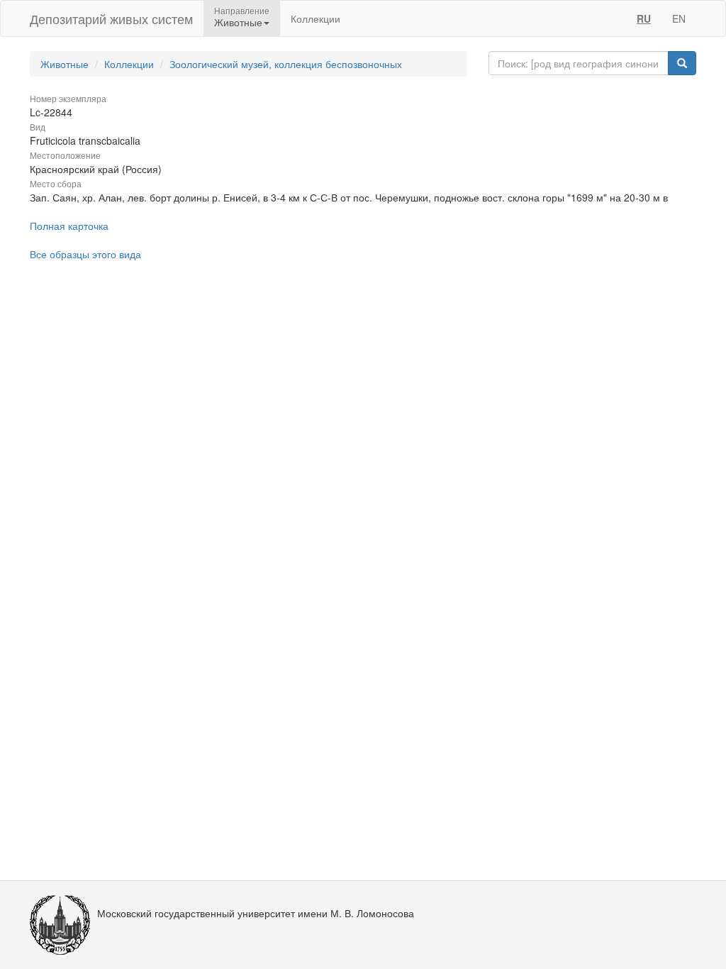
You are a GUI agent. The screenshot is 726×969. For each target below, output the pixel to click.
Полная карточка (69, 225)
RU (644, 18)
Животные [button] (238, 22)
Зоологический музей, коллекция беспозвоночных (285, 64)
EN (679, 18)
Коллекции (315, 18)
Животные (64, 64)
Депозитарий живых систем (111, 18)
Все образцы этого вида (85, 254)
